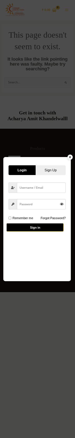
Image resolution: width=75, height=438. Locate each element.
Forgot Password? (53, 218)
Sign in (35, 227)
